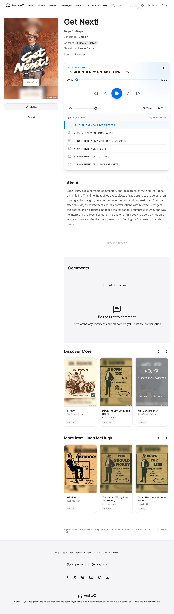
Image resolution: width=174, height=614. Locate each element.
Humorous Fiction (86, 42)
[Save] (164, 68)
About (64, 552)
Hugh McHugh (73, 31)
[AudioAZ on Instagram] (83, 577)
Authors (80, 5)
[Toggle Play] (116, 93)
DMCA (97, 552)
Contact (106, 552)
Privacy (87, 552)
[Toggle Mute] (71, 108)
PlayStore (101, 564)
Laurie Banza (86, 48)
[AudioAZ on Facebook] (66, 577)
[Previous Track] (95, 93)
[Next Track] (138, 93)
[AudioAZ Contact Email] (107, 577)
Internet (80, 54)
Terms (79, 552)
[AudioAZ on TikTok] (99, 577)
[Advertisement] (117, 243)
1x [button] (159, 108)
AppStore (77, 564)
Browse (41, 5)
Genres (52, 5)
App (71, 552)
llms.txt (116, 552)
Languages (66, 5)
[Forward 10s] (128, 93)
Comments (93, 5)
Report (31, 117)
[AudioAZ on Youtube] (91, 577)
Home (30, 5)
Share (33, 106)
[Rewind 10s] (105, 93)
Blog (105, 5)
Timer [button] (149, 108)
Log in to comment (116, 285)
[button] (152, 5)
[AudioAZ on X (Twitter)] (74, 577)
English (83, 36)
